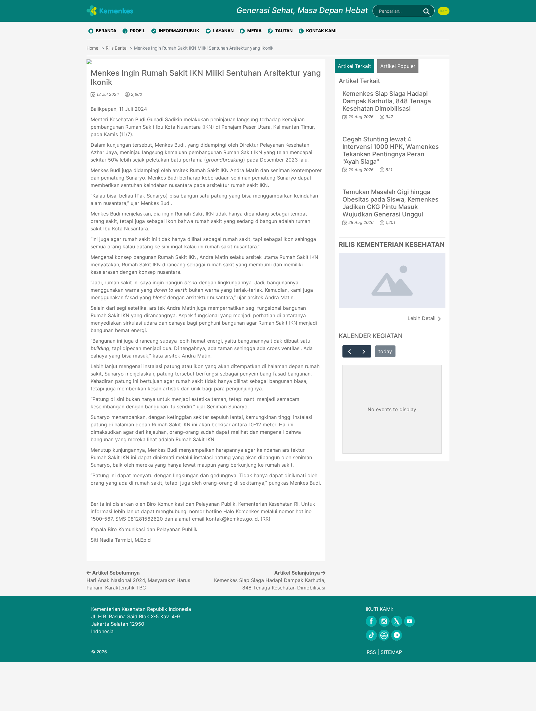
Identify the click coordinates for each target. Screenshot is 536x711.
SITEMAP (391, 652)
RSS (371, 652)
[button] (134, 30)
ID (442, 11)
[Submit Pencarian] (426, 11)
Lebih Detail (422, 318)
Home (92, 48)
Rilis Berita (116, 48)
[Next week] (364, 351)
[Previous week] (349, 351)
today (385, 351)
